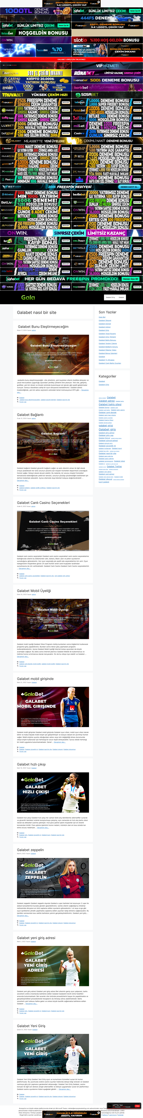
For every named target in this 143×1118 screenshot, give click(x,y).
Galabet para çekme (106, 459)
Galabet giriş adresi (106, 433)
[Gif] (71, 140)
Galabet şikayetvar (69, 749)
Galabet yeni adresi (106, 474)
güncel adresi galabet (118, 479)
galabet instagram (105, 448)
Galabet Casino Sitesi (106, 420)
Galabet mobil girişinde (35, 679)
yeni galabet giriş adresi (62, 576)
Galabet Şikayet (105, 320)
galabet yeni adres (105, 472)
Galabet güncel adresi (108, 441)
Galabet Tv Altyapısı (106, 360)
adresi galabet (102, 398)
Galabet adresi (107, 400)
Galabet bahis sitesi (110, 404)
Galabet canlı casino (118, 410)
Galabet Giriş (110, 297)
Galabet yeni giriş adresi (36, 938)
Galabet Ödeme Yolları (107, 350)
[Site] (35, 102)
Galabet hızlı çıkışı (31, 764)
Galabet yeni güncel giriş (106, 477)
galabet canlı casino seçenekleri (29, 576)
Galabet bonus (104, 407)
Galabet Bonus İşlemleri (108, 353)
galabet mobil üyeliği (48, 664)
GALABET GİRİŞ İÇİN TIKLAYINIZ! (72, 59)
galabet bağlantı (24, 488)
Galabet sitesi (119, 461)
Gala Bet (102, 317)
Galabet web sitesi (103, 469)
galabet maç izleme (114, 451)
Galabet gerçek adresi (105, 422)
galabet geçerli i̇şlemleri (48, 400)
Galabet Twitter (114, 466)
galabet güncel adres (116, 438)
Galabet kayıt (46, 835)
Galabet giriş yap (106, 435)
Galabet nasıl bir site (63, 400)
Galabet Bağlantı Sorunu (108, 347)
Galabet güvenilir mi (31, 749)
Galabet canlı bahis (104, 410)
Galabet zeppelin (30, 850)
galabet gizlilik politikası (38, 488)
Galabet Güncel (105, 324)
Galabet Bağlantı (30, 415)
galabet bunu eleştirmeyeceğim (29, 400)
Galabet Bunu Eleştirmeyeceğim (42, 327)
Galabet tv (102, 463)
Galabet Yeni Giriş (31, 1026)
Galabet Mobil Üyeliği (34, 591)
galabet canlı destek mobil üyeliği (30, 664)
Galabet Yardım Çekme (108, 343)
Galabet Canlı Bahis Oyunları (110, 363)
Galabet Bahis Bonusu (107, 340)
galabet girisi (106, 425)
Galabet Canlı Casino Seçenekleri (43, 503)
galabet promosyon (106, 461)
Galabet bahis (120, 401)
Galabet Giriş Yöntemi (107, 337)
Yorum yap (22, 402)
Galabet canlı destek (107, 412)
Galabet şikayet (58, 749)
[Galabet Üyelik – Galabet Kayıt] (31, 297)
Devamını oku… (23, 481)
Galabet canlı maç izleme (107, 415)
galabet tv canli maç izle (112, 463)
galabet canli (114, 407)
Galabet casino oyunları (106, 418)
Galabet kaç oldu (104, 451)
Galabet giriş (23, 835)
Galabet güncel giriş (105, 443)
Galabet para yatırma (106, 456)
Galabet (121, 297)
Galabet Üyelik (118, 477)
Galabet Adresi (105, 327)
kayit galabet (104, 482)
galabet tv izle (102, 466)
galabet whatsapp (113, 469)
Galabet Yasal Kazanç (107, 334)
